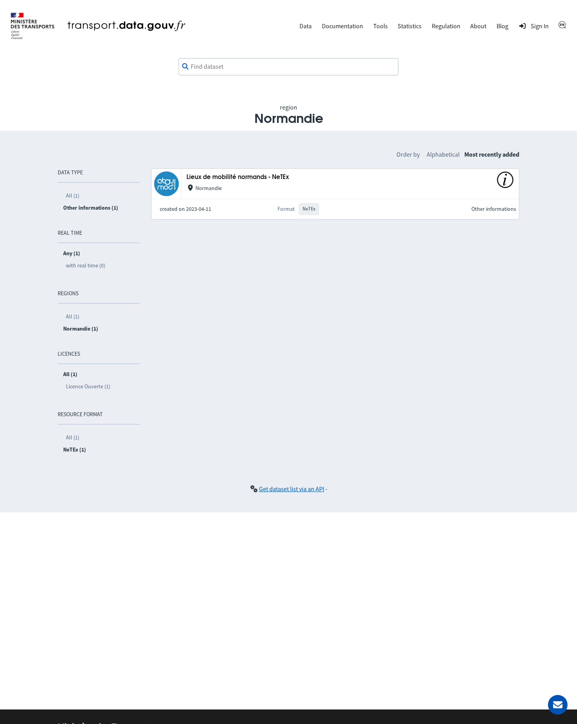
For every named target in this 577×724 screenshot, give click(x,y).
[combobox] (288, 66)
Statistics (410, 26)
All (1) (72, 195)
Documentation (342, 26)
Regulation (446, 26)
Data (305, 26)
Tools (380, 26)
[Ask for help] (558, 705)
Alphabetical (443, 154)
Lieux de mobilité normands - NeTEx (237, 177)
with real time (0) (85, 265)
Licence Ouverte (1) (88, 386)
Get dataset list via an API (291, 489)
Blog (502, 26)
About (478, 26)
